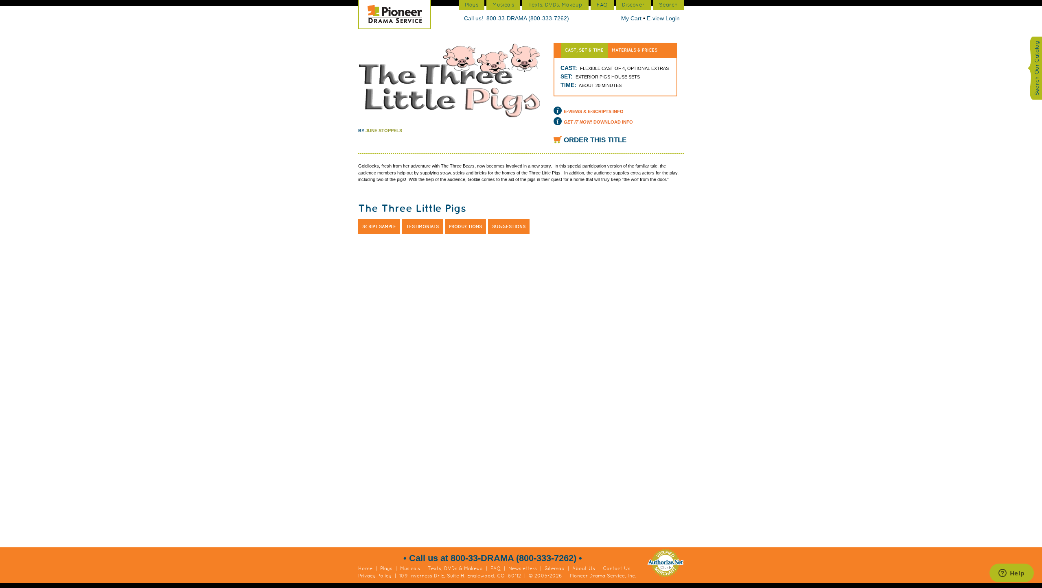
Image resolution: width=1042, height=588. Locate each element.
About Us (583, 568)
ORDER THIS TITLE (595, 140)
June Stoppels (384, 130)
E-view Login (663, 18)
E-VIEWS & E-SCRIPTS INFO (594, 111)
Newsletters (522, 568)
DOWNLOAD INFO (598, 122)
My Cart (632, 18)
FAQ (495, 568)
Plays (386, 568)
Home (365, 568)
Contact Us (616, 568)
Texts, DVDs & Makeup (455, 568)
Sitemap (555, 568)
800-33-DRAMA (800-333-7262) (527, 18)
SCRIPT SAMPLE (379, 226)
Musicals (410, 568)
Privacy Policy (375, 576)
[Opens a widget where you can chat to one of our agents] (1011, 574)
